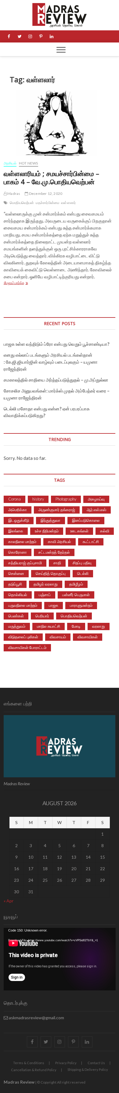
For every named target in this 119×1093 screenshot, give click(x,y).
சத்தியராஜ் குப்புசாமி (25, 562)
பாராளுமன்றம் (81, 605)
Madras (13, 193)
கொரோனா (17, 552)
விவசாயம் (58, 636)
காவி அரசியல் (59, 541)
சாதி (57, 562)
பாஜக (53, 605)
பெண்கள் (16, 615)
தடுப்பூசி (15, 584)
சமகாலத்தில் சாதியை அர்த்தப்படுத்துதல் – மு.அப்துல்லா (56, 379)
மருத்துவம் (16, 626)
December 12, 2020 (45, 193)
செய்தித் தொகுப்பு (51, 573)
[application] (60, 959)
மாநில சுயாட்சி (48, 626)
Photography (66, 499)
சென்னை (16, 573)
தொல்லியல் (17, 594)
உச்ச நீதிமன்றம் (47, 530)
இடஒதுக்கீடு (18, 520)
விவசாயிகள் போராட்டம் (27, 647)
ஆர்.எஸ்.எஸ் (96, 509)
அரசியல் (10, 163)
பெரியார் (42, 615)
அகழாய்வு (96, 499)
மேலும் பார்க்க (30, 283)
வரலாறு (98, 626)
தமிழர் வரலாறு (46, 584)
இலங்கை (15, 530)
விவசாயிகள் (88, 636)
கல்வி (104, 530)
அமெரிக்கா (17, 509)
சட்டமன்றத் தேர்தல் (54, 552)
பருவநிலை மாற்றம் (22, 605)
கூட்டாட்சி (91, 541)
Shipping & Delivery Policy (87, 1069)
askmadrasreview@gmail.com (36, 1017)
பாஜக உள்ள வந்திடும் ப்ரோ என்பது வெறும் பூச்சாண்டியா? (57, 344)
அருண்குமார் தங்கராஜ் (56, 509)
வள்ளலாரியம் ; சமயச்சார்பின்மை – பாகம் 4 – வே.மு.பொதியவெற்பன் (51, 177)
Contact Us (96, 1063)
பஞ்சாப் (45, 594)
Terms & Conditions (28, 1063)
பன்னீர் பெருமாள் (76, 594)
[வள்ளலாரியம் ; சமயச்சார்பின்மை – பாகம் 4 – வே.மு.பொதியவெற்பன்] (60, 123)
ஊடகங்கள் (79, 530)
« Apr (8, 900)
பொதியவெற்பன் (22, 202)
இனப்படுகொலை (86, 520)
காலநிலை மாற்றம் (22, 541)
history (38, 499)
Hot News (28, 163)
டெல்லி (82, 573)
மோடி (76, 626)
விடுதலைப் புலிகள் (23, 636)
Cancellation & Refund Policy (33, 1070)
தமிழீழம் (76, 584)
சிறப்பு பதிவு (82, 562)
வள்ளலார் (68, 202)
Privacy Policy (66, 1063)
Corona (14, 499)
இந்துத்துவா (50, 520)
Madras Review (19, 1082)
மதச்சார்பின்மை (48, 202)
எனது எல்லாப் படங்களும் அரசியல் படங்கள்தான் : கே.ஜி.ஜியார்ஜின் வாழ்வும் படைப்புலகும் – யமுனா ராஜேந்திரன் (51, 362)
